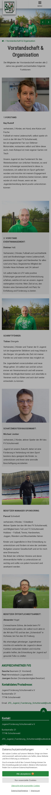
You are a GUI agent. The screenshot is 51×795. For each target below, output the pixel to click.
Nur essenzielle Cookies (25, 780)
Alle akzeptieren (23, 774)
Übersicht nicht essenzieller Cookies (25, 785)
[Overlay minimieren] (47, 749)
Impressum (35, 790)
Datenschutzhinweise (19, 790)
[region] (25, 760)
